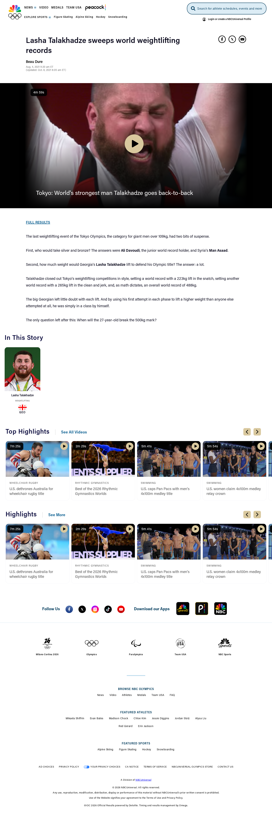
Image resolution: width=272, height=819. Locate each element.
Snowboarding (165, 749)
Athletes (127, 695)
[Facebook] (69, 609)
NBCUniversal (143, 780)
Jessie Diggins (160, 718)
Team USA (158, 695)
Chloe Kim (140, 718)
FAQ (172, 695)
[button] (30, 8)
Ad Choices (46, 767)
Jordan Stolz (182, 718)
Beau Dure (34, 62)
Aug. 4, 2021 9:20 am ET (39, 67)
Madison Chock (118, 718)
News (100, 695)
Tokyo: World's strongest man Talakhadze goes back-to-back (114, 193)
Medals (141, 695)
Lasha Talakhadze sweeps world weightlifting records (103, 46)
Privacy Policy (69, 767)
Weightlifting (22, 401)
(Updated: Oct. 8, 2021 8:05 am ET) (46, 70)
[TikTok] (108, 609)
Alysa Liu (200, 718)
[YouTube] (121, 609)
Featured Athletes (136, 712)
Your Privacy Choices (105, 767)
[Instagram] (95, 609)
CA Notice (132, 767)
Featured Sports (136, 743)
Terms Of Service (155, 767)
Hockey (146, 749)
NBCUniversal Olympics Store (192, 767)
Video (113, 695)
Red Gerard (125, 726)
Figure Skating (128, 749)
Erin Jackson (145, 726)
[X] (82, 609)
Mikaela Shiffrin (75, 718)
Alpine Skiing (105, 749)
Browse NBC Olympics (136, 689)
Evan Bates (96, 718)
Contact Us (225, 767)
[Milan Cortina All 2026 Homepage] (15, 12)
